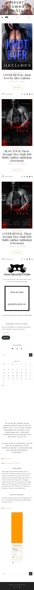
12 (12, 372)
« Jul (3, 385)
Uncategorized (17, 72)
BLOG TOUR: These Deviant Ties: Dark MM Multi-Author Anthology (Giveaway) (17, 155)
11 (8, 372)
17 (3, 375)
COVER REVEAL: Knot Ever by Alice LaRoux (17, 76)
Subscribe (5, 337)
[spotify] (19, 587)
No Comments (21, 81)
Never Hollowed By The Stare (17, 6)
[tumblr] (17, 587)
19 (12, 375)
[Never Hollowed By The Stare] (6, 17)
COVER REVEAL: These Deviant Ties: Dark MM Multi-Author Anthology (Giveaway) (17, 238)
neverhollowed (9, 94)
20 (17, 375)
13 (17, 372)
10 (3, 372)
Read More (17, 87)
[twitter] (14, 587)
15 (25, 372)
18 (8, 375)
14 (21, 372)
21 (21, 375)
